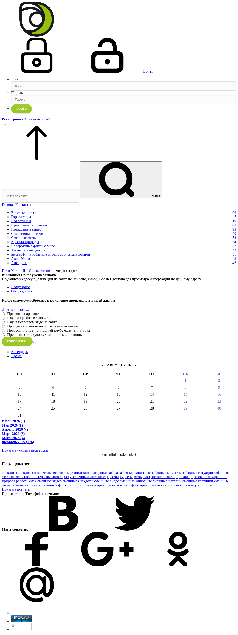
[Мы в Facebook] (37, 565)
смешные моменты (27, 485)
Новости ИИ (21, 221)
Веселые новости (25, 213)
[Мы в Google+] (108, 565)
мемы (138, 477)
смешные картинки (197, 481)
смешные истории (167, 481)
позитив (168, 477)
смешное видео (49, 481)
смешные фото (54, 485)
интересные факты (48, 477)
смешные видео (106, 481)
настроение (152, 477)
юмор (159, 485)
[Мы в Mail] (37, 601)
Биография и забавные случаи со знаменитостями (50, 254)
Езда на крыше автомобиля (28, 318)
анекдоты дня (29, 473)
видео (87, 473)
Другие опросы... (15, 309)
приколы (183, 477)
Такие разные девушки (29, 250)
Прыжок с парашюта (23, 314)
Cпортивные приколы (28, 233)
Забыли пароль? (37, 119)
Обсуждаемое (22, 291)
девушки (100, 473)
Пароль (17, 93)
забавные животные (135, 473)
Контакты (23, 205)
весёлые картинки (67, 473)
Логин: (16, 79)
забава (113, 473)
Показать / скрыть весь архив (25, 450)
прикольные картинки (209, 477)
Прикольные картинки (29, 225)
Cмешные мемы (23, 238)
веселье (46, 473)
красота (113, 477)
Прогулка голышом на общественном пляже (42, 326)
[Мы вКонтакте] (64, 529)
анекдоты (9, 473)
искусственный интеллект (85, 477)
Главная (8, 205)
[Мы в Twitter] (134, 529)
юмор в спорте (200, 485)
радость (22, 481)
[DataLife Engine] (37, 35)
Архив (16, 356)
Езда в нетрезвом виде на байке (31, 322)
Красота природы (25, 242)
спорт (71, 485)
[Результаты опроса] (35, 342)
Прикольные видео (26, 229)
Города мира (21, 217)
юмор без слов (176, 485)
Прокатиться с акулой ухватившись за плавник (44, 335)
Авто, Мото (20, 259)
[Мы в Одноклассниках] (178, 565)
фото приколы (142, 485)
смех (32, 481)
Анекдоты (19, 263)
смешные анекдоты (78, 481)
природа (8, 481)
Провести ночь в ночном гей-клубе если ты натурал (48, 330)
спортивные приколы (94, 485)
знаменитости (21, 477)
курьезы (126, 477)
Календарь (19, 352)
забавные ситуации (197, 473)
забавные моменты (167, 473)
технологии (121, 485)
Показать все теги (16, 489)
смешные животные (136, 481)
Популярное (20, 287)
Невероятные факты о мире (33, 246)
